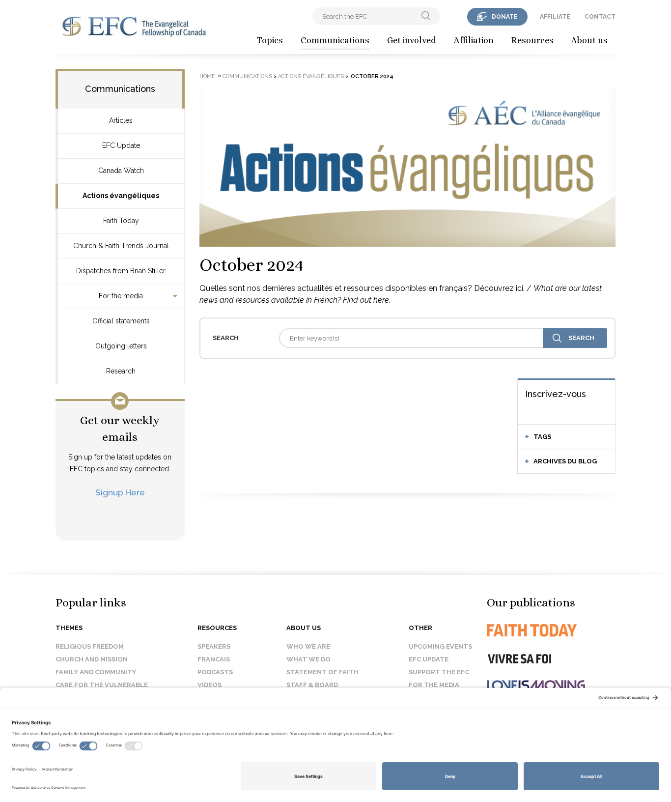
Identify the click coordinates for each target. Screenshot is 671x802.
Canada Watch (121, 170)
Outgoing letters (121, 346)
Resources (532, 40)
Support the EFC (439, 672)
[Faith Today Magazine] (551, 630)
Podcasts (215, 672)
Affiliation (474, 40)
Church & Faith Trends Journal (121, 246)
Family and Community (96, 672)
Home (207, 76)
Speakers (213, 646)
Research (121, 371)
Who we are (308, 646)
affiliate (555, 16)
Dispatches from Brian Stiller (121, 271)
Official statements (121, 321)
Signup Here (120, 492)
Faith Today (121, 221)
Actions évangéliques (121, 196)
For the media (121, 296)
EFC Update (121, 145)
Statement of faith (322, 672)
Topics (269, 40)
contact (600, 16)
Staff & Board (312, 684)
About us (589, 40)
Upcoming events (440, 646)
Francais (213, 659)
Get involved (411, 40)
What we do (308, 659)
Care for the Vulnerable (102, 684)
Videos (209, 684)
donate (505, 16)
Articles (121, 120)
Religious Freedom (90, 646)
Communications (335, 40)
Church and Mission (92, 659)
